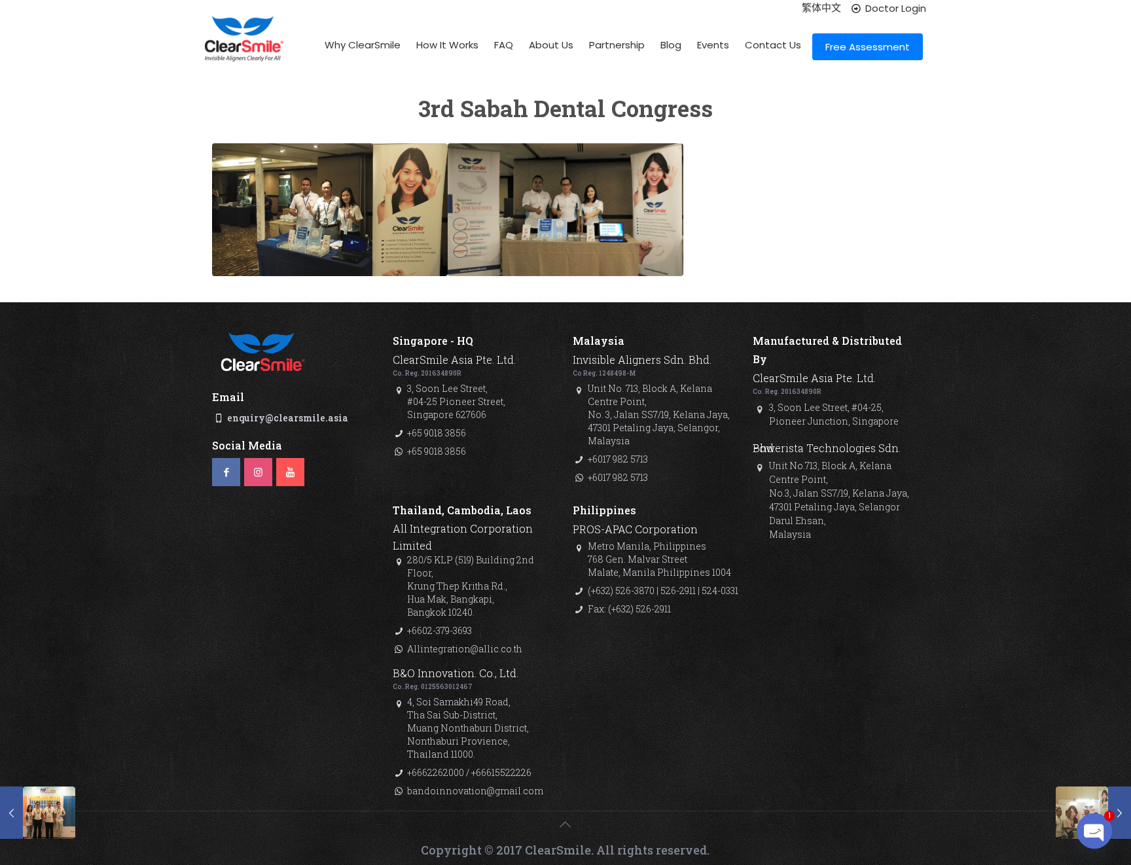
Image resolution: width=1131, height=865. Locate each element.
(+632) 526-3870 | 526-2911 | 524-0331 (663, 590)
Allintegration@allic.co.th (464, 649)
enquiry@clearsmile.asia (287, 418)
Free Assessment (867, 47)
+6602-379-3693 (439, 630)
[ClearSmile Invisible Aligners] (244, 49)
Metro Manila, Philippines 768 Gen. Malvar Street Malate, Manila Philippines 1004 (659, 559)
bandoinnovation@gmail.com (475, 791)
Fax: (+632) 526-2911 (629, 609)
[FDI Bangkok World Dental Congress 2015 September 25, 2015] (37, 812)
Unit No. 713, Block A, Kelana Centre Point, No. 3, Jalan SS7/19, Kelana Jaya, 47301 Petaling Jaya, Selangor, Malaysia (659, 414)
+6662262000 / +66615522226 (469, 772)
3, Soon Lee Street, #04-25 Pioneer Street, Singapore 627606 (456, 401)
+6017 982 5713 (618, 459)
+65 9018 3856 (436, 433)
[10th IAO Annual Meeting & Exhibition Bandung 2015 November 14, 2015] (1093, 812)
